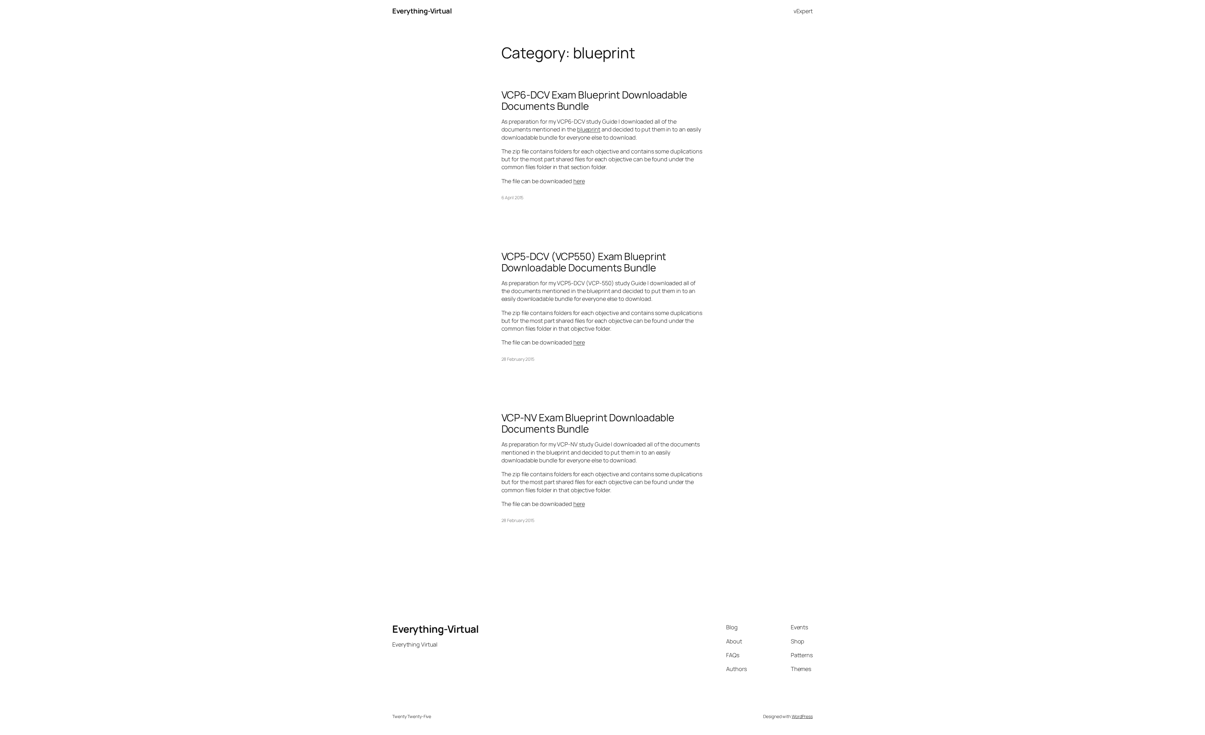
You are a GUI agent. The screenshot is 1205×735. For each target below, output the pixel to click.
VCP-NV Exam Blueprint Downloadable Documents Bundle (588, 423)
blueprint (588, 129)
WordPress (802, 716)
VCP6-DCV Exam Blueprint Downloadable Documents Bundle (594, 100)
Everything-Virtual (422, 11)
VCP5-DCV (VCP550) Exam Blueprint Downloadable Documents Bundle (584, 262)
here (579, 181)
